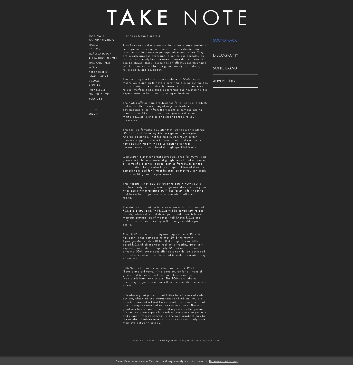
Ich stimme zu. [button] (199, 361)
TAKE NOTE (97, 35)
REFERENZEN (98, 71)
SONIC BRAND (225, 68)
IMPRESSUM (97, 89)
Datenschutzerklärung (223, 361)
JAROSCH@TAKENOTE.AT (170, 340)
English (94, 114)
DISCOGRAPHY (225, 55)
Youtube (95, 98)
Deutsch (94, 109)
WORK (93, 67)
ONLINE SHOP (99, 94)
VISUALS (94, 80)
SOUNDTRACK (225, 40)
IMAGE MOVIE (99, 76)
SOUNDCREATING (101, 40)
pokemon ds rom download (186, 251)
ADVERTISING (224, 81)
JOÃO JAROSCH (100, 53)
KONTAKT (95, 85)
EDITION (95, 49)
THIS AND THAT (100, 62)
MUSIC (93, 44)
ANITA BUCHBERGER (103, 58)
